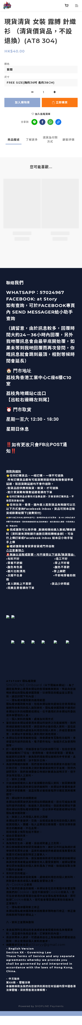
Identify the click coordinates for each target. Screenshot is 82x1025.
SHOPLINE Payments (49, 1006)
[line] (34, 122)
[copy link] (58, 122)
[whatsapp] (50, 122)
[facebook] (42, 122)
